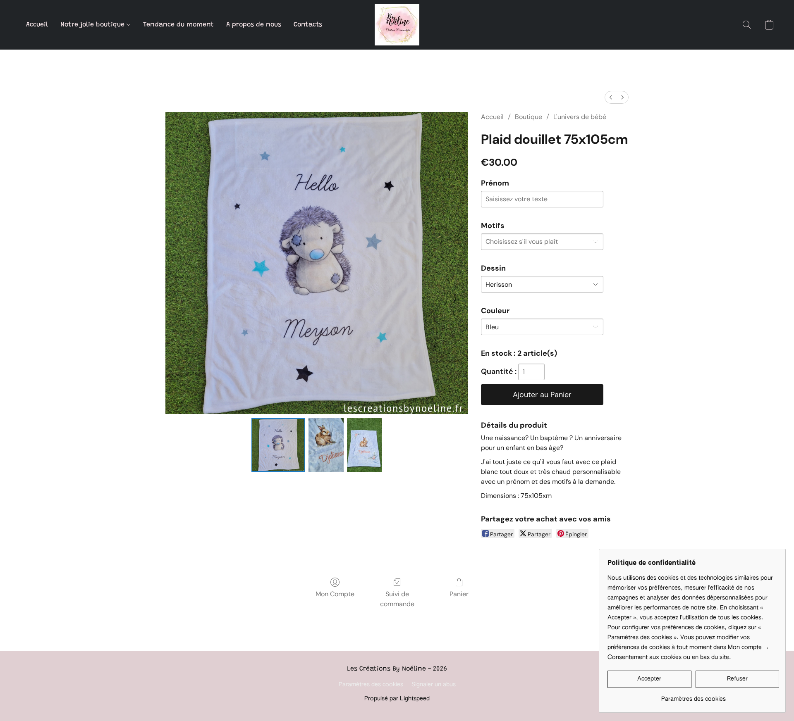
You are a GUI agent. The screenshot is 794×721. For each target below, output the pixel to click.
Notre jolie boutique (93, 24)
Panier (459, 594)
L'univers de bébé (579, 116)
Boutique (528, 116)
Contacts (308, 24)
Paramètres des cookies (371, 685)
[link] (693, 696)
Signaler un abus (433, 685)
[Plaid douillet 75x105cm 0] (278, 445)
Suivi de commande (397, 599)
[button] (397, 24)
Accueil (37, 24)
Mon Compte (335, 594)
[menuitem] (611, 97)
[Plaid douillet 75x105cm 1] (326, 445)
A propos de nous (253, 24)
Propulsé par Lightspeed (397, 699)
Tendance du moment (178, 24)
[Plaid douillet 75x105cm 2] (364, 445)
